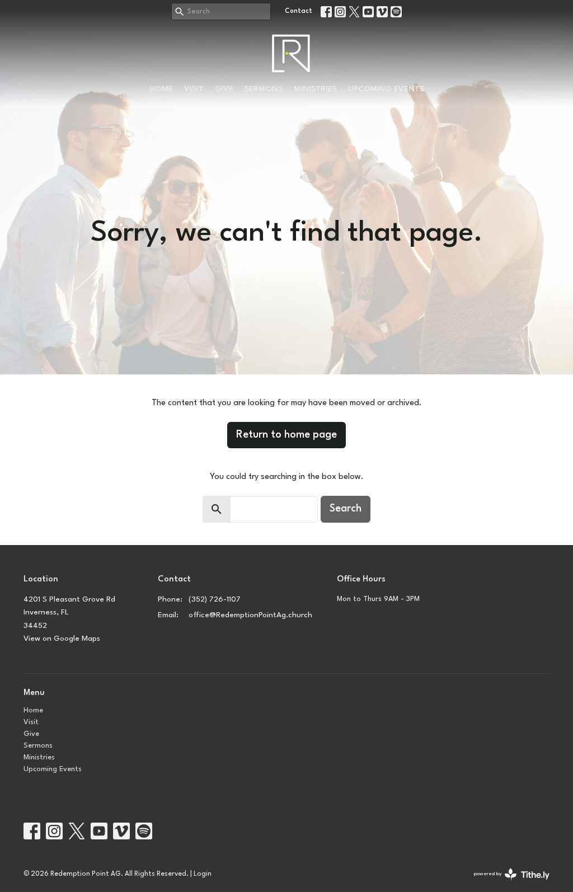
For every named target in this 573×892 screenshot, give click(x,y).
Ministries (315, 89)
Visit (194, 89)
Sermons (264, 89)
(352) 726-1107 (215, 599)
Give (224, 89)
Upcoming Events (386, 89)
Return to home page (286, 435)
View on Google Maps (62, 638)
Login (203, 874)
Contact (298, 11)
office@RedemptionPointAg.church (250, 615)
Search (345, 509)
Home (161, 89)
